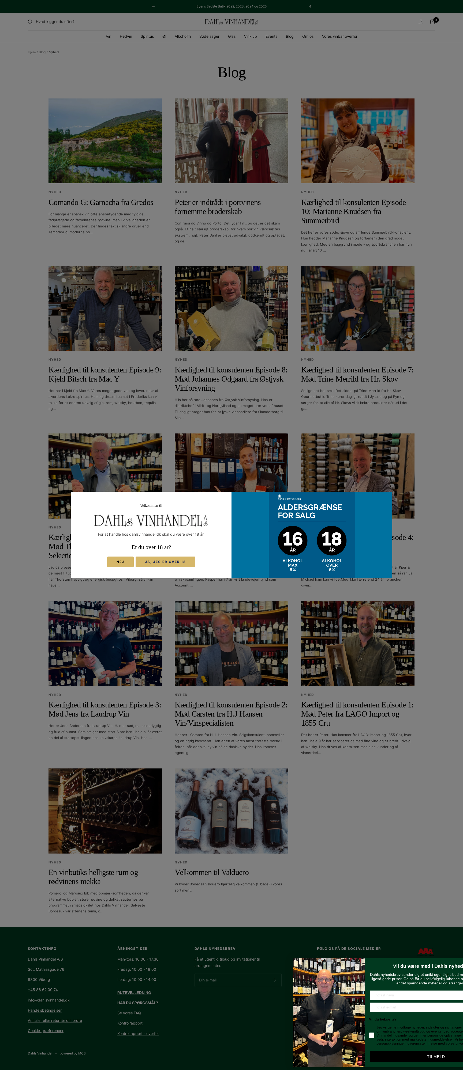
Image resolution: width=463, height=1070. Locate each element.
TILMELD (389, 1056)
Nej (120, 562)
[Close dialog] (455, 962)
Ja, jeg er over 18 (165, 562)
